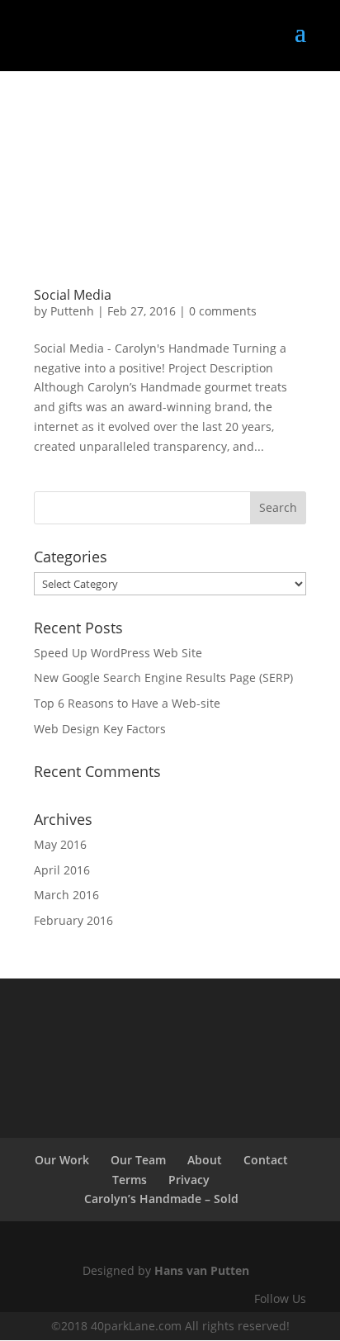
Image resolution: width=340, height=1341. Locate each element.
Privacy (189, 1179)
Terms (129, 1179)
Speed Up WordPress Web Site (118, 653)
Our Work (62, 1160)
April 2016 (62, 870)
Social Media (72, 295)
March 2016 (66, 895)
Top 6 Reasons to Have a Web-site (127, 703)
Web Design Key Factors (100, 729)
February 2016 (73, 920)
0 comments (223, 311)
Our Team (138, 1160)
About (204, 1160)
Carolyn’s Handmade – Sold (161, 1198)
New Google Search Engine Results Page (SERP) (163, 677)
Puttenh (72, 311)
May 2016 (60, 844)
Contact (265, 1160)
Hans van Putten (201, 1270)
